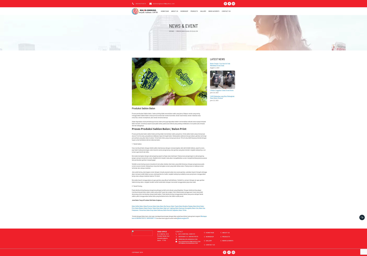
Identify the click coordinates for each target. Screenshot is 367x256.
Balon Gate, (156, 206)
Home (171, 31)
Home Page (165, 11)
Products (194, 11)
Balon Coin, (195, 208)
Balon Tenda (183, 210)
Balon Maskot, (139, 208)
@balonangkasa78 (183, 218)
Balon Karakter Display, (186, 206)
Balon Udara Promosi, (146, 206)
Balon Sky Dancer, (165, 206)
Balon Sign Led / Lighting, (167, 208)
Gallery (203, 11)
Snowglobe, (188, 208)
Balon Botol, (197, 206)
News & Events (213, 11)
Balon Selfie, (136, 206)
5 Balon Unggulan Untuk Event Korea (221, 90)
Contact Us (226, 11)
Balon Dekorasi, (158, 210)
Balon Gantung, (180, 208)
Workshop (184, 11)
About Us (174, 11)
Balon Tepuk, (175, 206)
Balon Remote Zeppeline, (171, 210)
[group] (362, 216)
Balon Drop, (150, 210)
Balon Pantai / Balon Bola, (152, 208)
